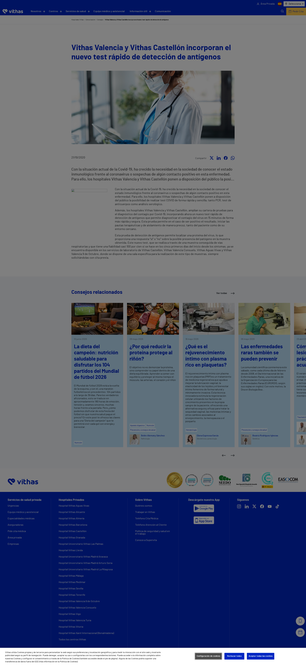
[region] (153, 656)
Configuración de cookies (208, 656)
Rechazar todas (234, 656)
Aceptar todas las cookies (261, 656)
